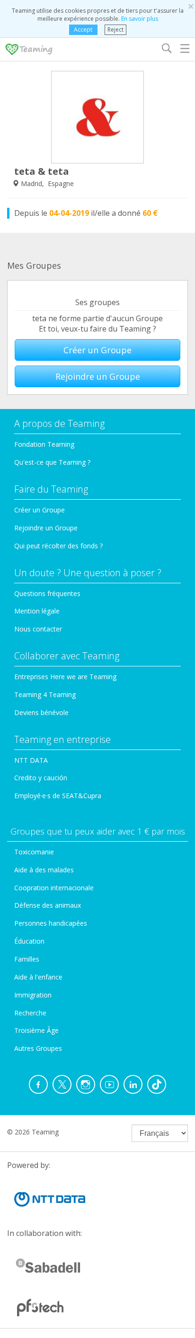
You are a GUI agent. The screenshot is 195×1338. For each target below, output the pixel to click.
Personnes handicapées (50, 923)
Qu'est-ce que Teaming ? (52, 462)
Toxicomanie (34, 851)
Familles (26, 958)
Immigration (33, 994)
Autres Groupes (38, 1048)
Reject (115, 30)
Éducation (29, 941)
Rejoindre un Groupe (97, 376)
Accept (83, 30)
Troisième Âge (36, 1030)
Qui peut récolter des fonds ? (58, 545)
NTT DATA (31, 760)
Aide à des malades (44, 869)
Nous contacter (38, 628)
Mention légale (37, 610)
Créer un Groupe (97, 350)
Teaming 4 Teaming (45, 694)
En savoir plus (139, 19)
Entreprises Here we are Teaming (65, 676)
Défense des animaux (47, 905)
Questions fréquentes (47, 593)
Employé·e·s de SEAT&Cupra (57, 795)
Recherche (30, 1012)
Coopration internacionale (54, 887)
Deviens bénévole (41, 712)
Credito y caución (40, 777)
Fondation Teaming (44, 444)
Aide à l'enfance (38, 976)
